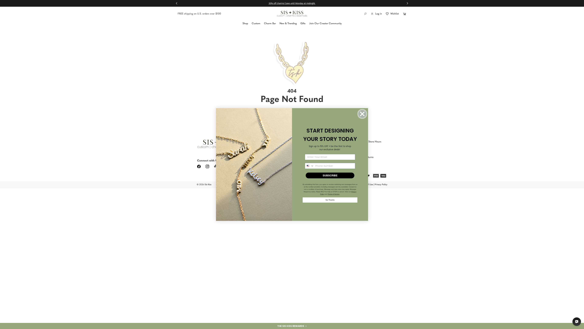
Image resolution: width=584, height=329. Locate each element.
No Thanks (330, 200)
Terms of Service (333, 194)
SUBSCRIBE (330, 175)
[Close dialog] (362, 114)
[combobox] (309, 166)
